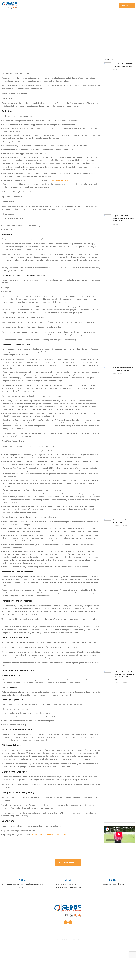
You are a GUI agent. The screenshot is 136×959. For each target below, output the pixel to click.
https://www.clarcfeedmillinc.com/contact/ (49, 834)
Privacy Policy (77, 945)
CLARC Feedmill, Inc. (74, 939)
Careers (105, 931)
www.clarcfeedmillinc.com (62, 180)
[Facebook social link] (66, 922)
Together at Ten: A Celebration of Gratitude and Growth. (123, 218)
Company (28, 931)
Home (62, 35)
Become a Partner (68, 862)
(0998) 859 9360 (75, 887)
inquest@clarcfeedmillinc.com (113, 884)
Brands (54, 931)
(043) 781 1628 (74, 884)
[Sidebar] (2, 956)
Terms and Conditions (61, 945)
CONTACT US (127, 5)
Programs (65, 931)
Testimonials (118, 931)
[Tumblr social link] (70, 922)
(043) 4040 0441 (61, 884)
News (76, 931)
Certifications (41, 931)
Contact (85, 931)
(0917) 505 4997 (61, 887)
